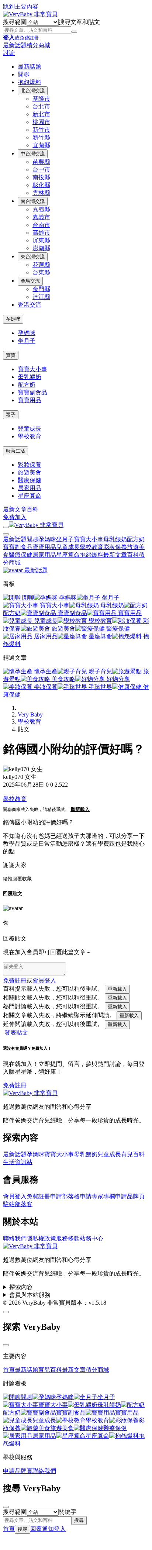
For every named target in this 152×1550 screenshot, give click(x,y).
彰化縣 (41, 185)
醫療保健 (29, 480)
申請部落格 (65, 1196)
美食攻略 (62, 679)
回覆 (17, 878)
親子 (10, 414)
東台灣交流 (33, 256)
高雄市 (41, 232)
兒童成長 (29, 428)
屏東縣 (41, 240)
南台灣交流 (33, 201)
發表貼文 (15, 1032)
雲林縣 (41, 193)
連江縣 (41, 297)
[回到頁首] (6, 1312)
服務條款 (68, 1238)
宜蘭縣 (41, 145)
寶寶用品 (29, 400)
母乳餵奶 (29, 377)
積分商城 (38, 45)
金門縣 (41, 289)
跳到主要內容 (20, 6)
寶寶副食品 (32, 392)
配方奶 (26, 385)
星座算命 (29, 496)
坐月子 (26, 341)
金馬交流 (30, 281)
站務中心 (91, 1238)
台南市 (41, 225)
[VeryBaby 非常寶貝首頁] (30, 14)
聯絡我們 (15, 1238)
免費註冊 (15, 980)
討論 (9, 53)
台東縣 (41, 272)
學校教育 (29, 436)
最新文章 (15, 509)
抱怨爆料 (29, 82)
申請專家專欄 (97, 1196)
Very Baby (30, 714)
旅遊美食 (29, 472)
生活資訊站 (17, 1162)
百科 (32, 509)
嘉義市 (41, 217)
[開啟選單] (6, 527)
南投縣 (41, 177)
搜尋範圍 (15, 22)
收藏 (27, 878)
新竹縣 (41, 137)
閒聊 (24, 74)
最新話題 (15, 45)
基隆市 (41, 99)
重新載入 (80, 809)
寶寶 (10, 355)
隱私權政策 (41, 1238)
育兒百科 (133, 1154)
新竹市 (41, 130)
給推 (8, 878)
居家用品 (29, 488)
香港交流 (29, 304)
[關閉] (6, 1345)
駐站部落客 (17, 1204)
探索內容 (21, 1287)
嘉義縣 (41, 209)
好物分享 (117, 679)
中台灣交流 (33, 153)
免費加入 (15, 517)
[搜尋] (74, 32)
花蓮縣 (41, 265)
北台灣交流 (33, 90)
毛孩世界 (99, 687)
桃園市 (41, 122)
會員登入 (15, 1196)
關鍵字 (67, 1512)
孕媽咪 (13, 319)
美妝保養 (45, 687)
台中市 (41, 169)
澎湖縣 (41, 248)
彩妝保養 (29, 465)
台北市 (41, 106)
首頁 (9, 1370)
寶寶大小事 (32, 369)
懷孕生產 (45, 671)
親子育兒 (99, 671)
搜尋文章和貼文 (79, 22)
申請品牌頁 (130, 1196)
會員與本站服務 (30, 1295)
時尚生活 (15, 450)
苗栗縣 (41, 162)
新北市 (41, 114)
